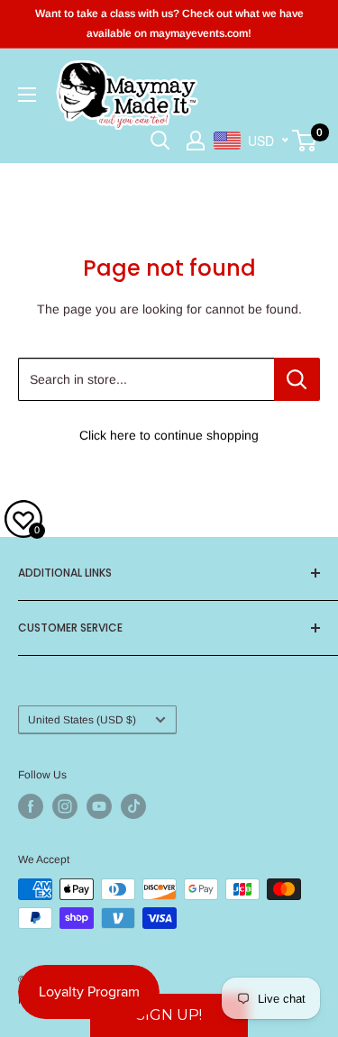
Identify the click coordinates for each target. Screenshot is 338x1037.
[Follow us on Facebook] (30, 806)
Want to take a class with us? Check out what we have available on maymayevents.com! (169, 23)
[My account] (196, 140)
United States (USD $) (82, 720)
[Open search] (160, 140)
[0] (305, 140)
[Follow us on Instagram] (65, 806)
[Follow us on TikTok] (133, 806)
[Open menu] (27, 94)
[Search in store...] (297, 379)
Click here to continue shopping (169, 435)
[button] (169, 1015)
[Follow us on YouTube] (99, 806)
